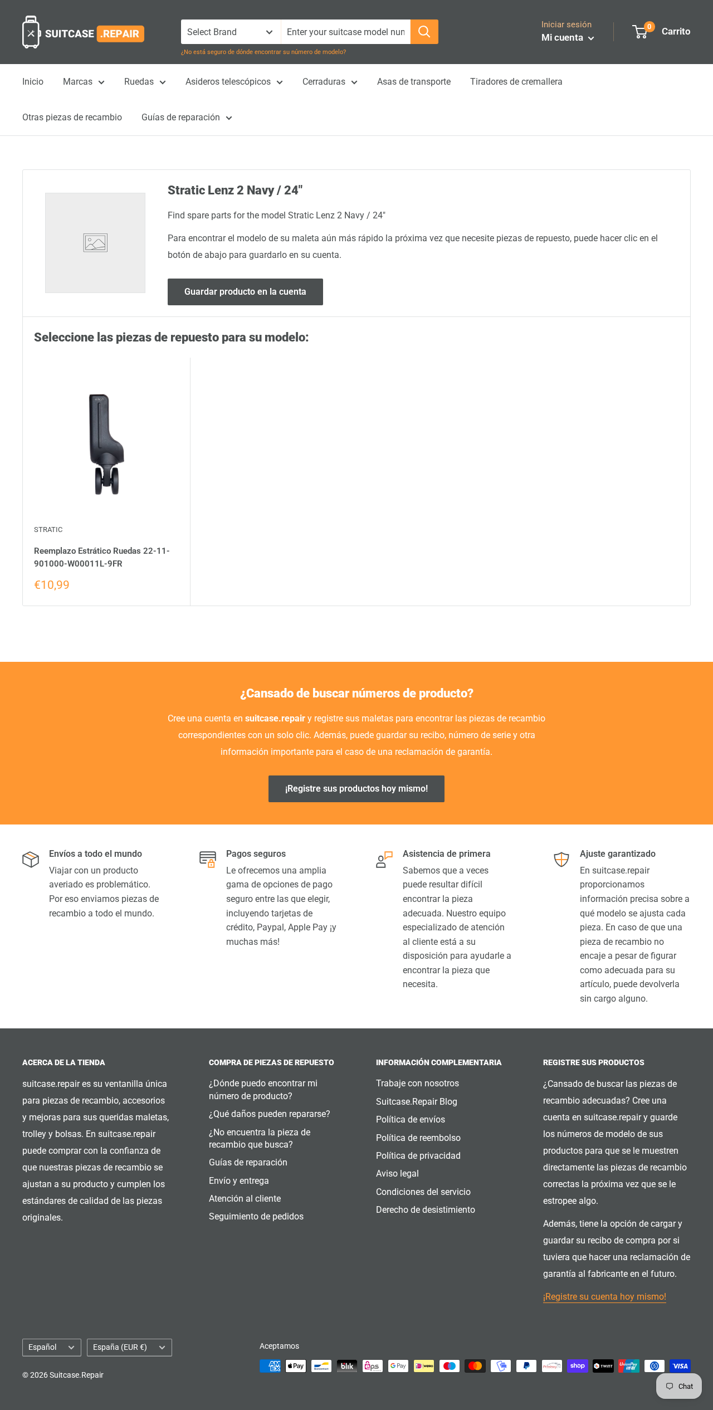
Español (42, 1347)
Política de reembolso (418, 1138)
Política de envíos (410, 1119)
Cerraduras (323, 81)
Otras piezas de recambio (72, 117)
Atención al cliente (245, 1198)
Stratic (48, 529)
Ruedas (139, 81)
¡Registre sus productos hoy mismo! (356, 788)
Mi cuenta (563, 37)
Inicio (32, 81)
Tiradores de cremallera (516, 81)
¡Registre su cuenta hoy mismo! (604, 1296)
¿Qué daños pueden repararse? (269, 1114)
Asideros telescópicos (228, 81)
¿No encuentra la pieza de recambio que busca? (259, 1138)
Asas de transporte (414, 81)
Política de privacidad (418, 1155)
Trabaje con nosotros (417, 1083)
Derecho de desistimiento (425, 1209)
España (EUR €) (120, 1347)
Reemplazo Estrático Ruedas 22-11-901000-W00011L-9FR (102, 557)
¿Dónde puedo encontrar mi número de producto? (263, 1089)
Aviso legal (397, 1173)
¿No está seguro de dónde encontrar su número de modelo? (263, 52)
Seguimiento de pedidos (256, 1216)
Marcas (77, 81)
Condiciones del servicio (423, 1192)
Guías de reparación (180, 117)
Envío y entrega (239, 1180)
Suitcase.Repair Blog (416, 1101)
